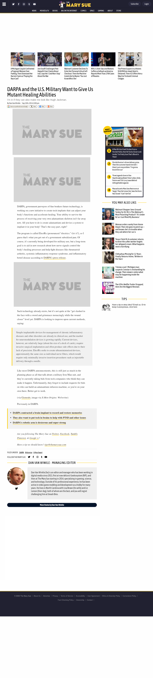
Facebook (64, 433)
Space (92, 10)
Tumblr (74, 433)
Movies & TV (44, 10)
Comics (83, 10)
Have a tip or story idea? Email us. (126, 305)
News (34, 10)
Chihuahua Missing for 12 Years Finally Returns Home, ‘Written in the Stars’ (129, 256)
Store (118, 10)
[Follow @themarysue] (13, 6)
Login (147, 4)
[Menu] (4, 4)
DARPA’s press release (55, 257)
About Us (37, 596)
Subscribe (135, 4)
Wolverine (28, 452)
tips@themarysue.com (55, 444)
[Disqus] (52, 548)
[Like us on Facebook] (18, 6)
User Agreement (93, 596)
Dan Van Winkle (14, 103)
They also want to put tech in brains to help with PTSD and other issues (49, 417)
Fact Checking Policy (66, 600)
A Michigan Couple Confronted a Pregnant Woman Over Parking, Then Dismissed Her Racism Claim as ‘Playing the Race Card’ (22, 73)
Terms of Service (67, 596)
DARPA (21, 452)
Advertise (46, 596)
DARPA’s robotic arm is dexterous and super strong (39, 422)
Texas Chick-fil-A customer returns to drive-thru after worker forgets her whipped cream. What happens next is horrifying (129, 243)
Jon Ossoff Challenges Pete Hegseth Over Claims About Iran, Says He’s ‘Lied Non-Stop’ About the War (49, 72)
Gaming (101, 10)
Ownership (80, 600)
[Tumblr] (29, 6)
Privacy (55, 596)
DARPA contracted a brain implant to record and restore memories (47, 412)
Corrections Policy (129, 596)
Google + (34, 437)
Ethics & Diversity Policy (111, 596)
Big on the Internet (69, 10)
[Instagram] (24, 6)
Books (55, 10)
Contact (90, 600)
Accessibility (80, 596)
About (110, 10)
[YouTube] (34, 6)
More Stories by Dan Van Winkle (52, 505)
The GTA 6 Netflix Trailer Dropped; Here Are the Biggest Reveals (129, 285)
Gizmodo (26, 397)
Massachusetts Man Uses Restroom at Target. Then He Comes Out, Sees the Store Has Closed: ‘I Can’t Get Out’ (127, 191)
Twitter (55, 433)
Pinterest (21, 437)
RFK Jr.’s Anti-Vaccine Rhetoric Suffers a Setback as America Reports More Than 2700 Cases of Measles (102, 72)
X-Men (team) (37, 452)
